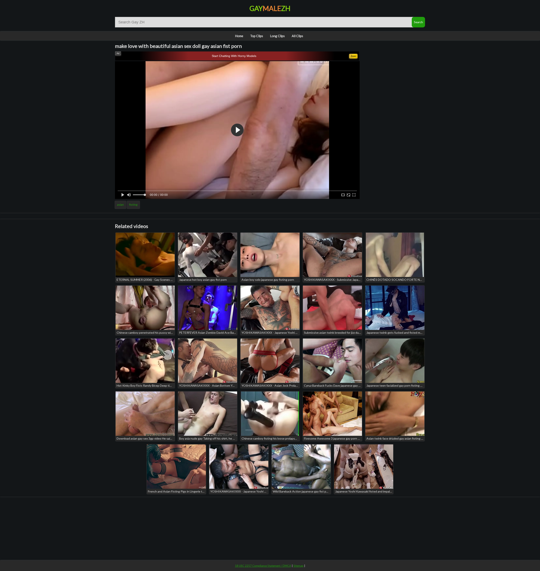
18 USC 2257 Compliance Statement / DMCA (263, 565)
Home (239, 36)
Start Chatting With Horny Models (234, 56)
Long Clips (277, 36)
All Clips (297, 36)
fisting (133, 204)
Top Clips (256, 36)
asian (120, 204)
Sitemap (298, 565)
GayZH (270, 8)
